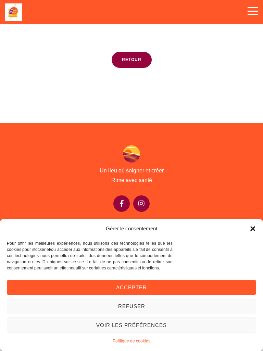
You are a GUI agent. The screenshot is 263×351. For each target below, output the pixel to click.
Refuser (131, 306)
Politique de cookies (131, 341)
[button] (252, 228)
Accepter (131, 287)
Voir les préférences (131, 325)
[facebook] (121, 203)
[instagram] (141, 203)
